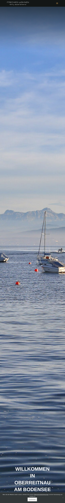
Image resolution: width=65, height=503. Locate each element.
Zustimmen (32, 499)
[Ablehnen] (63, 498)
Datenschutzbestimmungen (41, 494)
